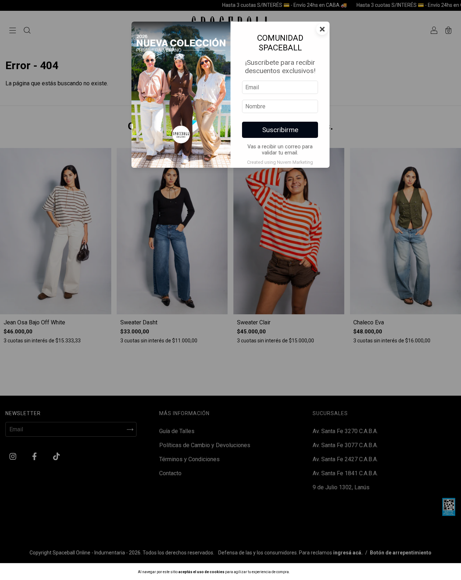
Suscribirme (280, 130)
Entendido (309, 571)
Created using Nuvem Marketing (280, 162)
